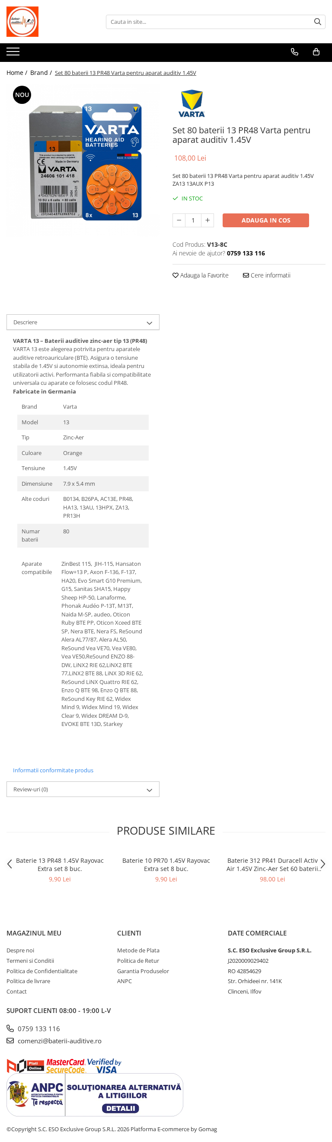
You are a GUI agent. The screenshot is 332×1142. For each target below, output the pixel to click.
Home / (17, 72)
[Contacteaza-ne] (294, 52)
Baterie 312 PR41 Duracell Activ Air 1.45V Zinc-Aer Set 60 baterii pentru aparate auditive (272, 864)
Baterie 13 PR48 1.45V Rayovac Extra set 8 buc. (60, 864)
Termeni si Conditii (30, 961)
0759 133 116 (38, 1028)
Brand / (42, 72)
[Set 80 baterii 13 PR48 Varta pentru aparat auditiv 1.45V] (83, 160)
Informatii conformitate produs (53, 770)
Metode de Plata (138, 950)
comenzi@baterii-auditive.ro (59, 1040)
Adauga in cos (266, 220)
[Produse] (14, 54)
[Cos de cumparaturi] (316, 52)
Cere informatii (269, 275)
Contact (16, 991)
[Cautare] (318, 22)
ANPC (124, 981)
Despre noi (20, 950)
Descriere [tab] (25, 322)
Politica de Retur (138, 961)
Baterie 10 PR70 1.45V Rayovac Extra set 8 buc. (166, 864)
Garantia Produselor (143, 971)
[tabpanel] (83, 160)
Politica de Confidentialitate (41, 971)
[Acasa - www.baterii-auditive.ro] (49, 21)
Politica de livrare (28, 981)
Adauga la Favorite (204, 275)
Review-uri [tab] (30, 789)
